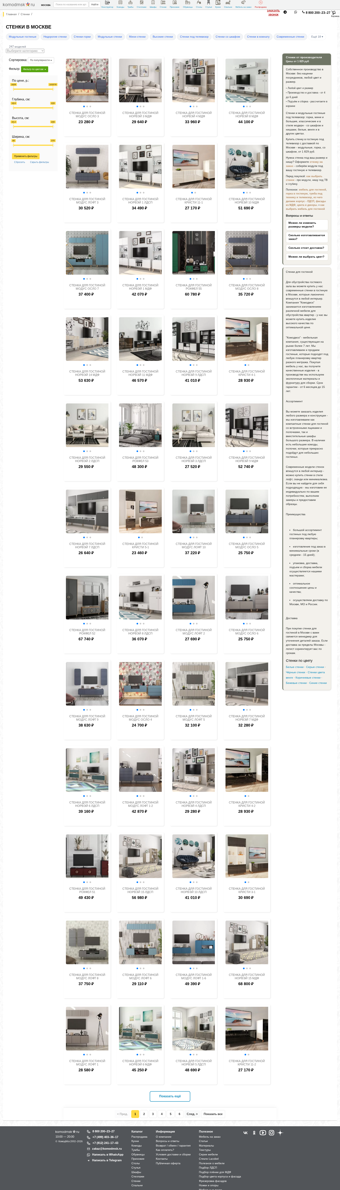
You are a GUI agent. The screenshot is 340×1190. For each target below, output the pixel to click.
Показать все (213, 1114)
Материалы (206, 1145)
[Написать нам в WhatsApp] (295, 12)
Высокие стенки (163, 36)
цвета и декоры (307, 204)
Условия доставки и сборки (173, 1154)
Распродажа (261, 7)
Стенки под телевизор (194, 36)
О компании (163, 1136)
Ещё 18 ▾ (317, 36)
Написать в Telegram (107, 1160)
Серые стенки (315, 667)
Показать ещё (170, 1096)
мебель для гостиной (312, 189)
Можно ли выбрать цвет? (306, 256)
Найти (94, 4)
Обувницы (188, 7)
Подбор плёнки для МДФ (215, 1172)
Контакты (162, 1158)
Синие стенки (318, 682)
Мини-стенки (137, 36)
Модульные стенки (110, 36)
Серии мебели (208, 1154)
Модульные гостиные (22, 36)
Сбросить (19, 162)
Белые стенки (295, 667)
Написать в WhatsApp (107, 1154)
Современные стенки (290, 36)
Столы (199, 7)
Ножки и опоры (208, 1185)
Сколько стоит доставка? (306, 247)
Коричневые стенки (308, 677)
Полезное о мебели (212, 1163)
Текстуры (205, 1149)
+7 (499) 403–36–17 (105, 1137)
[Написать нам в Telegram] (285, 12)
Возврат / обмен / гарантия (173, 1145)
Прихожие (174, 7)
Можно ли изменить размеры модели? (302, 224)
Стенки (163, 7)
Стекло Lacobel (209, 1158)
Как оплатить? (165, 1149)
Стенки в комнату (258, 36)
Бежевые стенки (296, 682)
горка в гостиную (297, 193)
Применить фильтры (25, 156)
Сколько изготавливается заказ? (306, 237)
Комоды (120, 7)
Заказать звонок (273, 12)
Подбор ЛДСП (208, 1167)
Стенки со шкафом (228, 36)
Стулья (208, 7)
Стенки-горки (82, 36)
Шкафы (153, 7)
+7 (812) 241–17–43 (105, 1143)
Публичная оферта (168, 1163)
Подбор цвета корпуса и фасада (220, 1176)
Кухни (218, 7)
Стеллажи (141, 7)
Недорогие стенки (55, 36)
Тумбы (130, 7)
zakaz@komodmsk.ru (107, 1148)
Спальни (228, 7)
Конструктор (107, 7)
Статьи (203, 1141)
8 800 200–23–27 (318, 12)
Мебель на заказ (243, 7)
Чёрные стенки (295, 672)
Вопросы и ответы (167, 1141)
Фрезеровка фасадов (212, 1181)
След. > (192, 1114)
